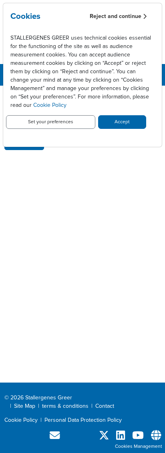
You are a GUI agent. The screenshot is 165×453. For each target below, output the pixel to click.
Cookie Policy (49, 105)
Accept (122, 122)
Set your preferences (50, 122)
